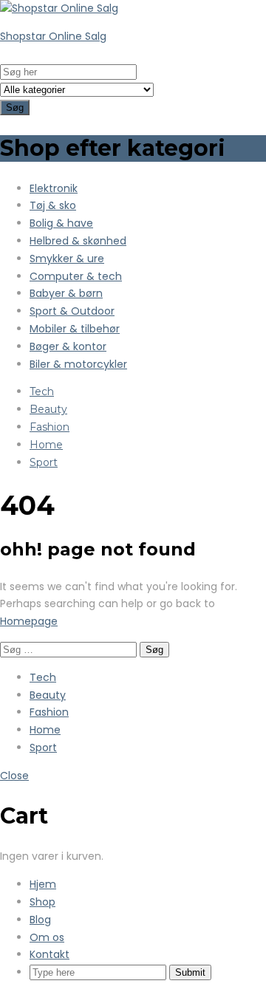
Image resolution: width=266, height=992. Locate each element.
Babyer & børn (66, 293)
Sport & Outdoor (72, 311)
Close (14, 775)
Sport (44, 462)
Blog (40, 919)
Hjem (43, 884)
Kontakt (49, 954)
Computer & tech (76, 276)
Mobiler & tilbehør (75, 328)
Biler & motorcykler (78, 364)
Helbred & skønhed (78, 240)
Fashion (49, 427)
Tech (42, 391)
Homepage (29, 621)
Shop (42, 901)
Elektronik (54, 188)
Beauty (48, 409)
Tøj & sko (53, 205)
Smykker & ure (67, 258)
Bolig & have (61, 223)
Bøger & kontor (68, 346)
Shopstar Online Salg (53, 36)
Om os (47, 937)
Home (46, 444)
